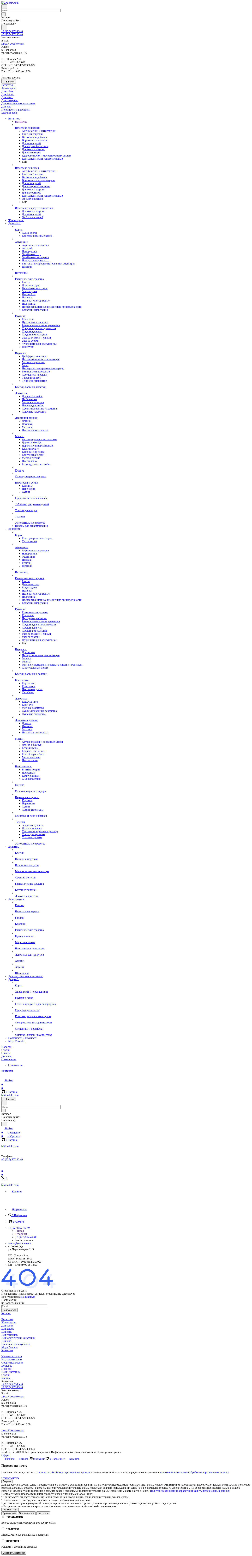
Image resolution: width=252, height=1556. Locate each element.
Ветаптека (7, 1319)
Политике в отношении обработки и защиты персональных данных (190, 1490)
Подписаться (9, 1310)
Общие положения (12, 1362)
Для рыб (6, 1341)
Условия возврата (11, 1356)
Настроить (43, 1513)
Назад (20, 1230)
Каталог (6, 1313)
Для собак (7, 1325)
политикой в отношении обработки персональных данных (194, 1472)
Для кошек (7, 1328)
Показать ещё (10, 1509)
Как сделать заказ (11, 1359)
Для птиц (6, 1331)
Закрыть (7, 1481)
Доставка (6, 1365)
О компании (15, 1065)
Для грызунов (9, 1334)
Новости (6, 1368)
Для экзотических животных (18, 1337)
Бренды (5, 1378)
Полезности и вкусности (15, 1344)
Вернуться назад (11, 1296)
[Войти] (2, 1167)
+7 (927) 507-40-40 (12, 31)
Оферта (5, 1455)
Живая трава (8, 1322)
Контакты (7, 1350)
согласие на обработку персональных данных (63, 1472)
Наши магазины (10, 1371)
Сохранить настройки (14, 1553)
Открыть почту (10, 1477)
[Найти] (4, 27)
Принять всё (9, 1513)
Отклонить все (26, 1513)
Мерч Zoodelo (9, 1347)
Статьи (5, 1374)
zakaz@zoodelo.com (12, 43)
